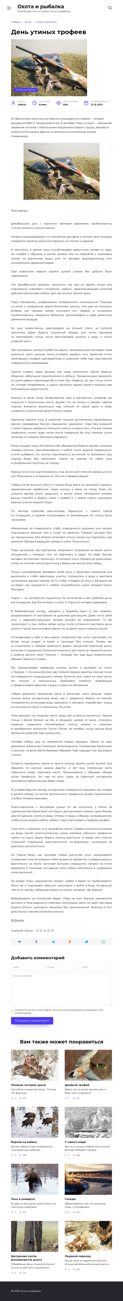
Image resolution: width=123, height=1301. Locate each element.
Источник (17, 920)
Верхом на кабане (24, 1142)
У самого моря (75, 1142)
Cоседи (70, 1199)
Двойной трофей (77, 1084)
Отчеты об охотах (25, 90)
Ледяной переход (78, 1256)
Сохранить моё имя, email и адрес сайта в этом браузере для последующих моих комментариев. (59, 1011)
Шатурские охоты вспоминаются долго (26, 1258)
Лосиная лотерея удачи (28, 1084)
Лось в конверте (23, 1199)
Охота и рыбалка (40, 6)
